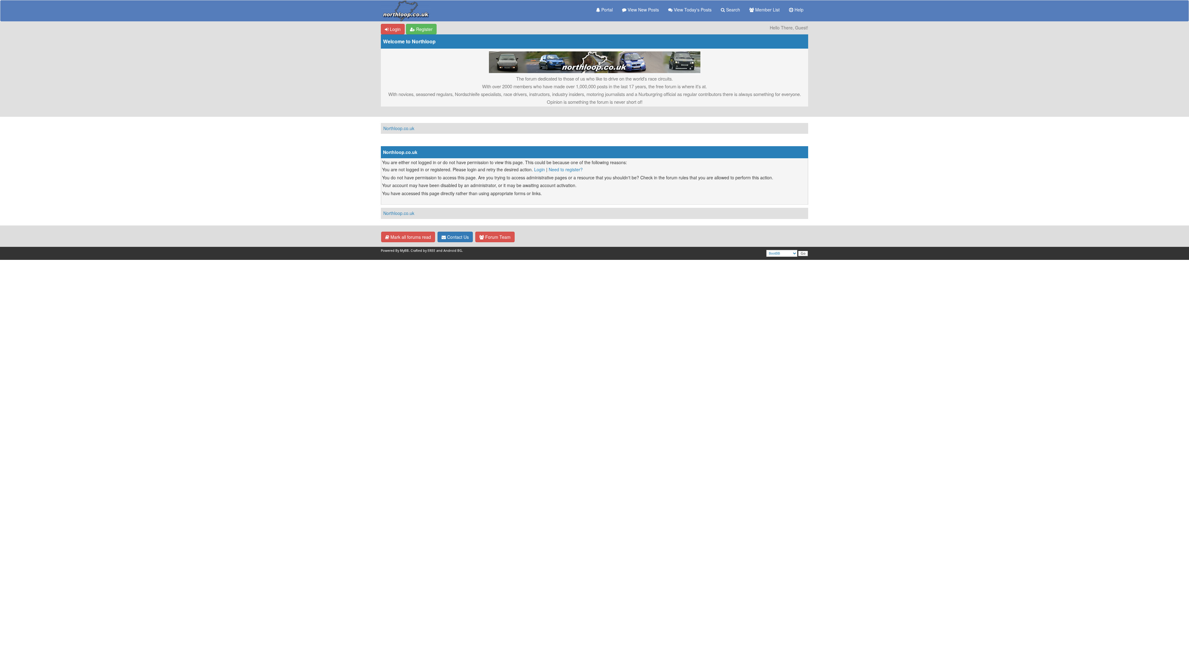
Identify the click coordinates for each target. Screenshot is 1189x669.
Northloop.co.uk (398, 128)
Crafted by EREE (423, 251)
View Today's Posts (692, 10)
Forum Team (497, 237)
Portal (606, 10)
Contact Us (457, 237)
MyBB (404, 251)
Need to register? (566, 169)
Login (395, 29)
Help (798, 10)
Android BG (452, 251)
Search (732, 10)
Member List (767, 10)
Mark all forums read (410, 237)
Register (424, 29)
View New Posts (642, 10)
